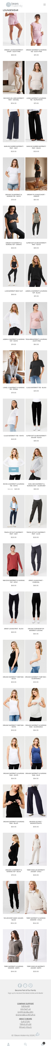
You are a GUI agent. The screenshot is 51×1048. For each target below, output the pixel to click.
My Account (8, 1044)
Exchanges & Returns (25, 1015)
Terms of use (25, 1024)
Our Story (25, 1021)
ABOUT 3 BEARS (25, 1018)
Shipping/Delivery (25, 1012)
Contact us (25, 1009)
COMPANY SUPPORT (25, 1003)
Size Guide (25, 1006)
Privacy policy (25, 1027)
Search (25, 1044)
